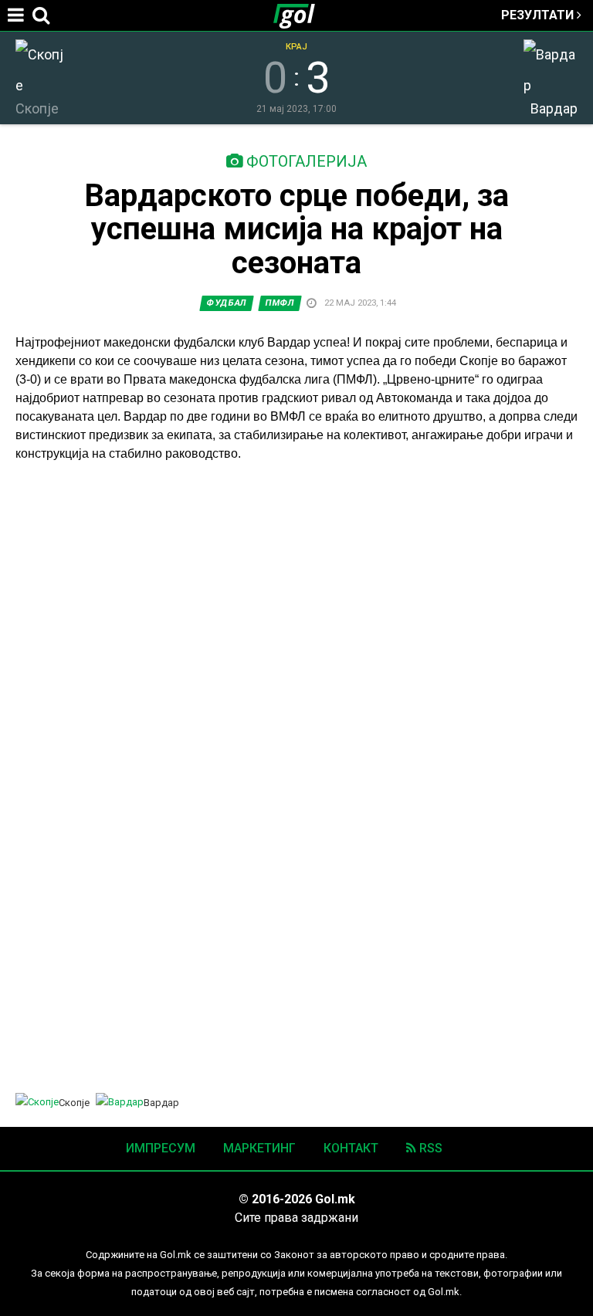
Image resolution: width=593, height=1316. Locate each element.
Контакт (351, 1148)
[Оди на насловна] (300, 15)
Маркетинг (259, 1148)
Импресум (160, 1148)
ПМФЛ (280, 303)
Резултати (539, 15)
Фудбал (226, 303)
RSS (429, 1148)
